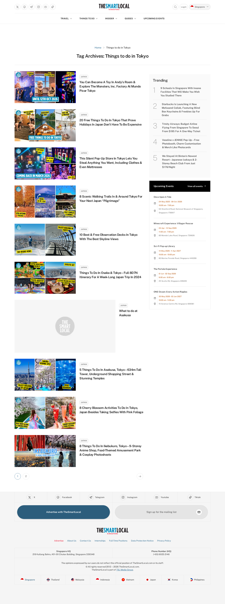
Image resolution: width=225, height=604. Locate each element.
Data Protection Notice (142, 540)
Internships (100, 540)
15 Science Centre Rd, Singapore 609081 (176, 304)
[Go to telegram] (31, 7)
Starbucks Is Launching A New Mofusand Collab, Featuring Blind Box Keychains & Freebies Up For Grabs (181, 110)
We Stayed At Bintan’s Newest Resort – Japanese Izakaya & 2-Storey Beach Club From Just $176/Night (179, 162)
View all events (195, 186)
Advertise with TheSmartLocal (63, 512)
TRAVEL (65, 18)
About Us (71, 540)
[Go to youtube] (46, 7)
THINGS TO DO (86, 18)
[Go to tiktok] (53, 7)
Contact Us (85, 540)
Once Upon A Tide (162, 197)
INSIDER (109, 18)
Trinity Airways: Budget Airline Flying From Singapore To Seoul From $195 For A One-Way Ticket (181, 127)
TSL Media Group (124, 570)
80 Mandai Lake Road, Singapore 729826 (177, 235)
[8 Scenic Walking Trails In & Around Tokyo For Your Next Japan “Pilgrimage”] (45, 201)
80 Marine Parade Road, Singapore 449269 (178, 258)
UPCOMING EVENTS (154, 18)
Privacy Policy (164, 540)
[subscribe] (199, 512)
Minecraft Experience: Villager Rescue (173, 223)
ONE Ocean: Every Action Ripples (170, 292)
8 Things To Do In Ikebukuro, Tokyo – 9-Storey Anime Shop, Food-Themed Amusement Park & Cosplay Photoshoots (110, 450)
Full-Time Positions (118, 540)
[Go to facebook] (24, 7)
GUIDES (129, 18)
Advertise (59, 540)
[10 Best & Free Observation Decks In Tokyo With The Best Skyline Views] (45, 240)
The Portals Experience (165, 269)
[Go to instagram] (38, 7)
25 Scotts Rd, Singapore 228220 (173, 281)
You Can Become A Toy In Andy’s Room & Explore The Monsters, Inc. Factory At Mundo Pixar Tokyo (110, 86)
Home (98, 47)
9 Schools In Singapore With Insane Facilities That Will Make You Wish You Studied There (181, 92)
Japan (84, 77)
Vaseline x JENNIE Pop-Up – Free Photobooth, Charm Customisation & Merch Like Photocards (181, 144)
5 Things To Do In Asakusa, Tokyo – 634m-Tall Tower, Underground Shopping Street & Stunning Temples (110, 374)
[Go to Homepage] (114, 7)
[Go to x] (17, 7)
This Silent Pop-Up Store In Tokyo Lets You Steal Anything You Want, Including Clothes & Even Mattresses (110, 163)
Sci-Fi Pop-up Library (164, 246)
